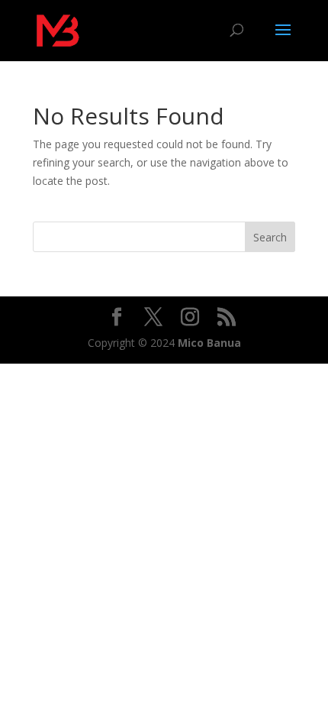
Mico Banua (209, 342)
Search (270, 237)
